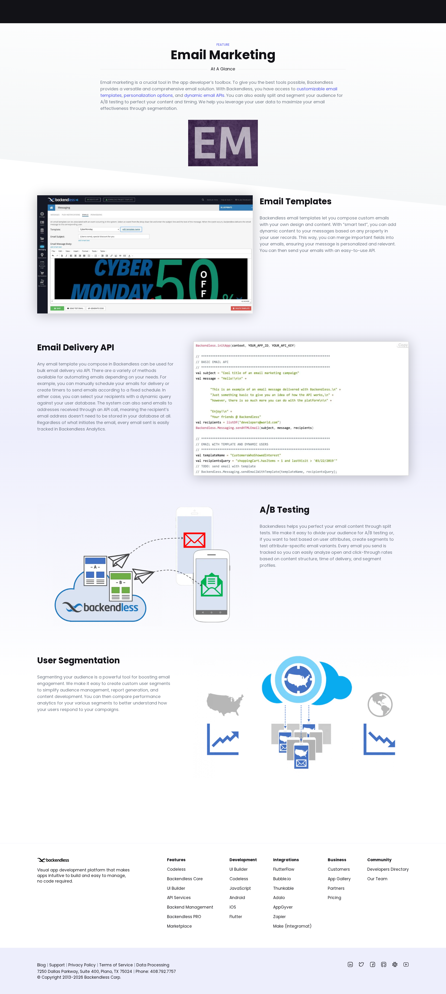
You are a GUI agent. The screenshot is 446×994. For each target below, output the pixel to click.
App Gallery (339, 879)
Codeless (176, 869)
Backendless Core (185, 879)
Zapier (279, 916)
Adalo (279, 897)
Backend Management (190, 907)
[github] (384, 964)
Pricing (334, 897)
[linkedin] (350, 964)
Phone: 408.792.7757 (156, 971)
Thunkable (283, 888)
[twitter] (361, 964)
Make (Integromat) (292, 926)
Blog (41, 965)
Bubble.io (282, 879)
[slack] (395, 964)
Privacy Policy (82, 965)
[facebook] (372, 964)
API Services (179, 897)
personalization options (148, 95)
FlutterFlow (283, 869)
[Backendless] (53, 860)
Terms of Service (116, 965)
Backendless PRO (184, 916)
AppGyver (283, 907)
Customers (339, 869)
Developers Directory (388, 869)
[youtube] (406, 964)
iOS (233, 907)
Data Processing (152, 965)
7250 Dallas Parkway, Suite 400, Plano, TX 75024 (84, 971)
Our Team (377, 879)
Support (57, 965)
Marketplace (179, 926)
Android (237, 897)
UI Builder (176, 888)
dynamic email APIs (204, 95)
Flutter (236, 916)
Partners (336, 888)
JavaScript (240, 888)
